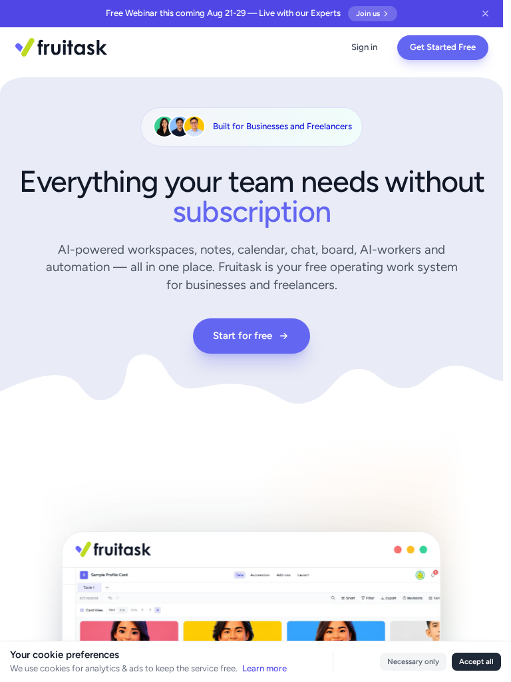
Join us (368, 13)
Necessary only (413, 661)
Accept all (476, 661)
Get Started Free (443, 47)
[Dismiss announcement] (486, 13)
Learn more (264, 668)
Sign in (364, 47)
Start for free (242, 336)
